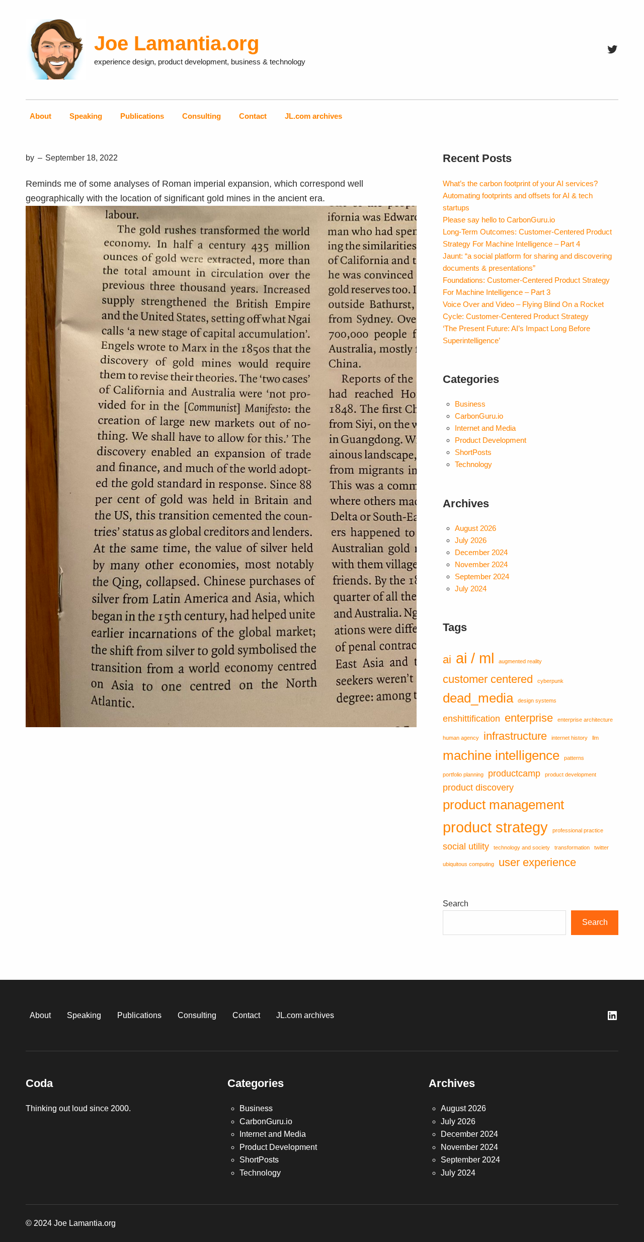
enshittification (471, 719)
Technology (473, 464)
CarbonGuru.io (479, 416)
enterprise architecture (585, 720)
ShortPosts (473, 452)
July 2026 (471, 540)
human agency (461, 738)
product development (570, 774)
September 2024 (482, 576)
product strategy (495, 827)
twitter (601, 847)
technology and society (522, 847)
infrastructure (515, 736)
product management (503, 804)
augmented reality (520, 661)
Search (455, 903)
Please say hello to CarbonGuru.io (499, 219)
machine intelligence (501, 755)
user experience (537, 862)
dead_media (478, 698)
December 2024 (481, 552)
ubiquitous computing (468, 864)
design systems (537, 700)
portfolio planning (463, 774)
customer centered (488, 679)
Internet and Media (485, 428)
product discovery (478, 788)
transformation (572, 847)
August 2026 (475, 528)
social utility (466, 846)
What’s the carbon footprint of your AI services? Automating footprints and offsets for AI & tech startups (520, 195)
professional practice (577, 830)
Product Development (490, 440)
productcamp (514, 773)
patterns (574, 758)
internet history (569, 738)
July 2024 (471, 588)
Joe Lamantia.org (176, 43)
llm (595, 738)
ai (447, 659)
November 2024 (481, 564)
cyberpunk (550, 681)
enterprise (529, 718)
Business (470, 404)
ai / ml (475, 658)
